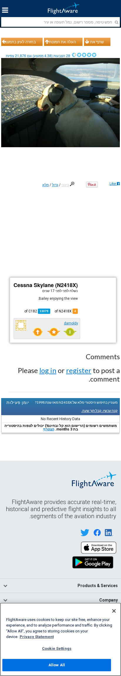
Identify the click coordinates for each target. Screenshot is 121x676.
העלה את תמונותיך (61, 41)
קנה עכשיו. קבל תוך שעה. (99, 410)
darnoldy (71, 323)
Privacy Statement (37, 636)
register (78, 370)
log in (47, 370)
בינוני (65, 185)
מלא (45, 185)
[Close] (113, 610)
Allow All (56, 665)
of (36, 311)
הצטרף (48, 429)
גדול (55, 185)
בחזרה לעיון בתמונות (19, 41)
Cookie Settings (56, 648)
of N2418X (65, 311)
